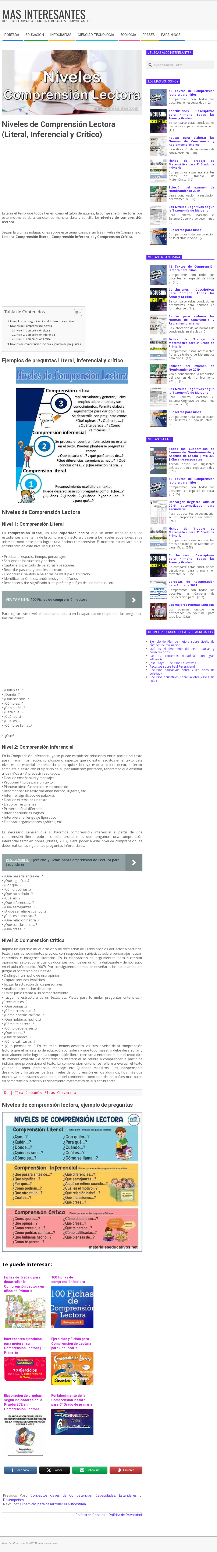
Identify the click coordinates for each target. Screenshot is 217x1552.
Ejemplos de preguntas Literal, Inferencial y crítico (42, 321)
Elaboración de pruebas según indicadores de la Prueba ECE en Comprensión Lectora (23, 1402)
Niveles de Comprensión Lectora (31, 326)
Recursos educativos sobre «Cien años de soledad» (182, 671)
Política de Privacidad (125, 1514)
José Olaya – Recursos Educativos (173, 663)
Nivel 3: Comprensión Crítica (34, 339)
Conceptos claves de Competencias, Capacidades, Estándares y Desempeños (72, 1497)
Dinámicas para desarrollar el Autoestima (53, 1504)
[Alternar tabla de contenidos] (76, 312)
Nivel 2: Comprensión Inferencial (36, 335)
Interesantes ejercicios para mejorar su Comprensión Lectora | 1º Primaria (24, 1345)
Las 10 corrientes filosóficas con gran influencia (182, 657)
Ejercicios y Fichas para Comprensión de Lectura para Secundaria (71, 1343)
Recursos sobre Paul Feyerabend (172, 666)
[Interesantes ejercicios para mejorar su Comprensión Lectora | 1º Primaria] (25, 1359)
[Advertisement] (72, 179)
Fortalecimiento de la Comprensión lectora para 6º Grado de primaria (71, 1400)
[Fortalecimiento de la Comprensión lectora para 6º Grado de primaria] (72, 1411)
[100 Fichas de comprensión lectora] (72, 1288)
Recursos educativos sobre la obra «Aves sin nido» (182, 679)
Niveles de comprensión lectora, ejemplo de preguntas (45, 344)
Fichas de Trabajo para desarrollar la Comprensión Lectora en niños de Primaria (24, 1284)
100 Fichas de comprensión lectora (68, 1279)
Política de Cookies (90, 1514)
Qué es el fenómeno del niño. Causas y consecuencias (182, 650)
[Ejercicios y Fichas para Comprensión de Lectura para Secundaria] (72, 1354)
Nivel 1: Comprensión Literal (33, 330)
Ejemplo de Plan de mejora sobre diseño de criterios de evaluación (182, 643)
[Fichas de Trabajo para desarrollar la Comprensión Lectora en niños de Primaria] (25, 1297)
